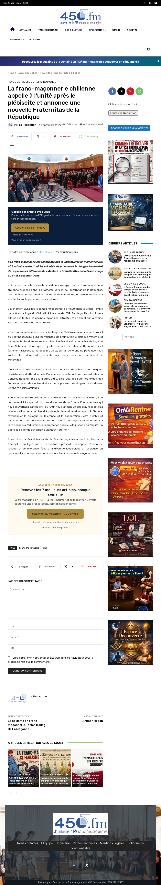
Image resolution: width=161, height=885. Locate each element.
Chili (45, 547)
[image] (130, 162)
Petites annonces (85, 843)
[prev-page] (10, 793)
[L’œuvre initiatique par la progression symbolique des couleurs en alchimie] (55, 768)
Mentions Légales (112, 843)
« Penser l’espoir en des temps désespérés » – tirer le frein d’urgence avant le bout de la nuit (86, 779)
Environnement (133, 300)
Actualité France (20, 775)
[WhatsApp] (139, 91)
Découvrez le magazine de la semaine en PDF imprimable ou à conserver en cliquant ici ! (80, 61)
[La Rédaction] (11, 124)
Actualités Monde (28, 72)
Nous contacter (27, 843)
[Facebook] (144, 3)
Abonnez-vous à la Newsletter (129, 128)
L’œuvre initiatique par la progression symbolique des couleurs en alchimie (54, 781)
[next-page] (16, 793)
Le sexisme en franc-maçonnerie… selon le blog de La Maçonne (27, 725)
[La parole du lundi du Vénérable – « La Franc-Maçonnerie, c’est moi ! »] (115, 322)
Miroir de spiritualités (55, 775)
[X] (150, 3)
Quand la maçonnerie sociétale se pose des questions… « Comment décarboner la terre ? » (137, 307)
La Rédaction (27, 125)
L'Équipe (47, 843)
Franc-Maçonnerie (29, 547)
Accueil (12, 72)
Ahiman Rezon (92, 721)
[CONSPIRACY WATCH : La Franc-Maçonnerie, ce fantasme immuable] (23, 768)
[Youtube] (155, 3)
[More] (12, 146)
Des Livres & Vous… (84, 772)
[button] (148, 49)
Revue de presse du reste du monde (60, 72)
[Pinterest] (130, 91)
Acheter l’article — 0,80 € (30, 227)
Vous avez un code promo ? (26, 240)
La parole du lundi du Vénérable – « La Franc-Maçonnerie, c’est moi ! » (137, 324)
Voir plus (129, 337)
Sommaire (63, 843)
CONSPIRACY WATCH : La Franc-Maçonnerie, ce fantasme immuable (22, 781)
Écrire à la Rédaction (123, 113)
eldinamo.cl (45, 252)
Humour (128, 318)
